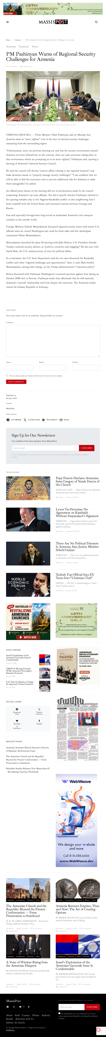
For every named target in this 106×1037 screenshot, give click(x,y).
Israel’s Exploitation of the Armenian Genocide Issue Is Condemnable (18, 657)
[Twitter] (14, 1007)
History (87, 900)
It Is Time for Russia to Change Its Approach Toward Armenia (20, 682)
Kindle (9, 1018)
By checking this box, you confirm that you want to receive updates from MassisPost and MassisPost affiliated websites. (50, 456)
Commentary (20, 900)
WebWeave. (10, 1030)
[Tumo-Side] (76, 620)
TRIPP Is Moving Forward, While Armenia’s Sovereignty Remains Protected (19, 670)
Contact (26, 1015)
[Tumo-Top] (53, 8)
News (35, 46)
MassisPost (10, 408)
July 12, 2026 (10, 687)
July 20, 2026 (10, 676)
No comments (13, 66)
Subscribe (86, 448)
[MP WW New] (76, 820)
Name (8, 362)
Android (45, 1015)
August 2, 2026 (11, 663)
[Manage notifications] (98, 1030)
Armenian (10, 900)
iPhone (35, 1015)
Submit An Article (15, 1022)
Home (8, 40)
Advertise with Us (24, 1018)
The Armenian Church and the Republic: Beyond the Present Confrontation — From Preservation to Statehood (26, 759)
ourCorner (86, 956)
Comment (10, 323)
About (9, 1015)
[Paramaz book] (78, 665)
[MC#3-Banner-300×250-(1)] (28, 621)
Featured (24, 46)
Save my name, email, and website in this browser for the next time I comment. (36, 376)
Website (75, 362)
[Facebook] (8, 1007)
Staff (17, 1015)
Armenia (18, 40)
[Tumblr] (29, 1007)
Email (41, 362)
